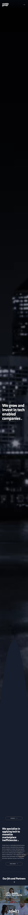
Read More (13, 863)
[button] (24, 4)
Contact (13, 818)
